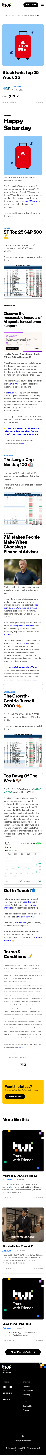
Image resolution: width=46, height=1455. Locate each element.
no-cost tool (22, 643)
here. (35, 680)
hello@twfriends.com (23, 1441)
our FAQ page (31, 201)
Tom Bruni (17, 86)
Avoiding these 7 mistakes (22, 625)
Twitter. (7, 905)
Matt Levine (7, 1328)
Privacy (26, 1410)
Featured (26, 1387)
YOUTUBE (7, 1386)
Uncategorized (25, 15)
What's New (28, 1391)
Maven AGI (13, 384)
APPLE (6, 1399)
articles (9, 15)
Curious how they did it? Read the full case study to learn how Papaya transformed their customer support (21, 431)
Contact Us (27, 1406)
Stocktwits (28, 902)
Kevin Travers (20, 922)
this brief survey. (24, 917)
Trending (26, 1395)
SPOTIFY (7, 1393)
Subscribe (31, 4)
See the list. (9, 634)
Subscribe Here (15, 1096)
